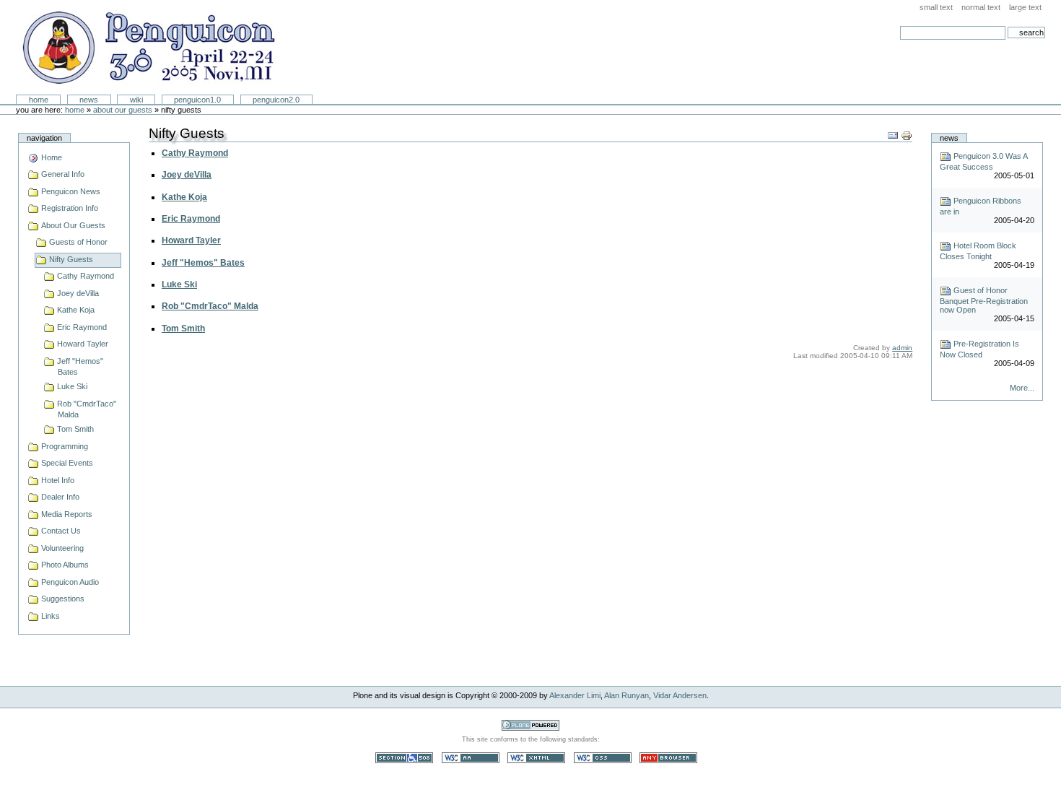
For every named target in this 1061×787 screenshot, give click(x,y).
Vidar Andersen (680, 695)
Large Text (1025, 7)
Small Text (936, 7)
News (88, 99)
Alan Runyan (626, 695)
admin (902, 348)
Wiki (136, 99)
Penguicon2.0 (276, 99)
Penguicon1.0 (197, 99)
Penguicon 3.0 (147, 47)
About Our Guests (122, 109)
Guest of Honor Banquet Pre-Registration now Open (984, 300)
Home (38, 99)
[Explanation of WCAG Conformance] (472, 756)
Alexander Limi (575, 695)
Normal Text (980, 7)
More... (1022, 387)
